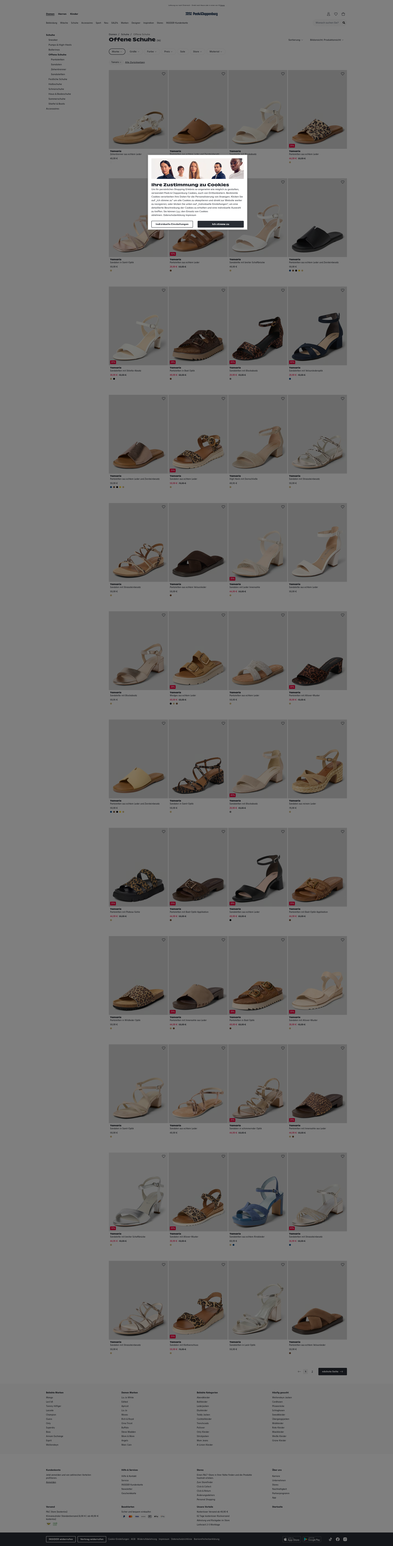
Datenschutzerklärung (174, 215)
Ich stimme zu (220, 224)
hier (178, 211)
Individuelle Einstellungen (172, 224)
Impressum (191, 215)
